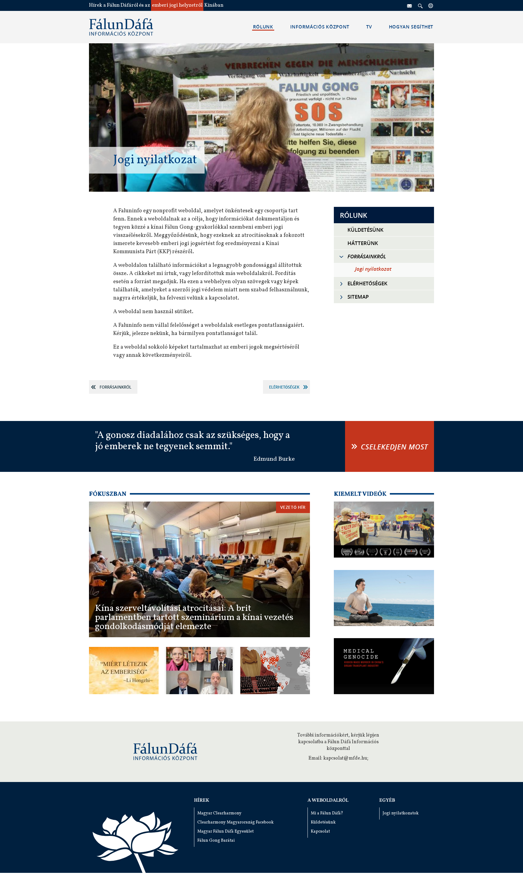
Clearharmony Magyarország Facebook (235, 822)
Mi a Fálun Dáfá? (327, 813)
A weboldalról (328, 800)
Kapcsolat (320, 831)
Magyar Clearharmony (219, 813)
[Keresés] (420, 5)
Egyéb (387, 800)
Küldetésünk (323, 822)
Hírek (201, 800)
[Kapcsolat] (410, 5)
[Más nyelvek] (431, 5)
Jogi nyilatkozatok (401, 813)
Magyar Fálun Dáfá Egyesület (225, 831)
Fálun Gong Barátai (216, 840)
